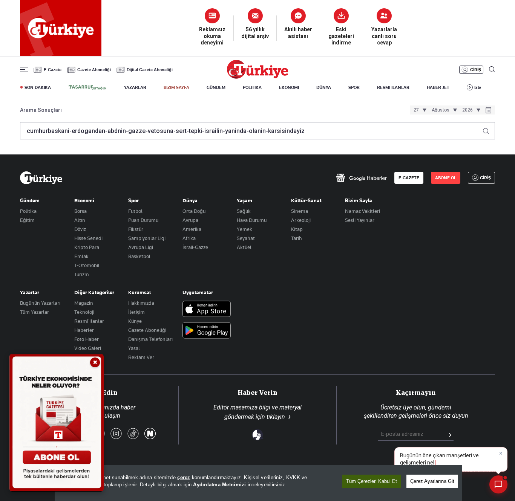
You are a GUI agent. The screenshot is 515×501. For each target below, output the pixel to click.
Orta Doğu (193, 211)
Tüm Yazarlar (34, 312)
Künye (135, 321)
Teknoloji (84, 312)
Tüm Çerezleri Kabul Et (371, 481)
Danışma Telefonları (150, 339)
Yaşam (244, 200)
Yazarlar (29, 292)
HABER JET (438, 87)
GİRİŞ (475, 69)
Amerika (191, 229)
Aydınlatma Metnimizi (219, 484)
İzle (477, 87)
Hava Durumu (252, 220)
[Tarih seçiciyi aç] (488, 111)
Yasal (134, 348)
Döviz (80, 229)
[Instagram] (116, 434)
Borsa (80, 211)
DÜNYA (323, 87)
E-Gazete (52, 69)
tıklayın (276, 416)
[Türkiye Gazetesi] (257, 76)
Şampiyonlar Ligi (147, 238)
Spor (133, 200)
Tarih (296, 238)
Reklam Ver (141, 357)
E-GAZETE (409, 177)
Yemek (244, 229)
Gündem (30, 200)
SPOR (354, 87)
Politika (28, 211)
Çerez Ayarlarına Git (432, 481)
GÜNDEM (216, 87)
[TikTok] (133, 434)
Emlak (81, 256)
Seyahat (246, 238)
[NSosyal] (150, 434)
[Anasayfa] (41, 177)
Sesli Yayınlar (359, 220)
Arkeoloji (301, 220)
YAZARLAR (135, 87)
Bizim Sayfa (358, 200)
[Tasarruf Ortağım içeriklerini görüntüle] (87, 87)
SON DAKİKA (38, 87)
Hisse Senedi (88, 238)
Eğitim (27, 220)
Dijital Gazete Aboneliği (150, 69)
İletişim (136, 312)
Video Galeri (87, 348)
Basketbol (139, 256)
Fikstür (135, 229)
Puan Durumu (143, 220)
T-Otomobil (87, 265)
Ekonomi (84, 200)
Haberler (84, 330)
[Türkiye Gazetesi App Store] (206, 309)
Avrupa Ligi (140, 247)
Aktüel (244, 247)
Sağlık (244, 211)
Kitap (297, 229)
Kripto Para (86, 247)
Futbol (135, 211)
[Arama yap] (489, 129)
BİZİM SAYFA (176, 87)
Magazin (83, 303)
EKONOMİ (289, 87)
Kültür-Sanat (306, 200)
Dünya (190, 200)
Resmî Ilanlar (89, 321)
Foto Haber (86, 339)
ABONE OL (445, 177)
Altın (79, 220)
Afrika (189, 238)
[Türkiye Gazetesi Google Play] (206, 331)
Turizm (81, 274)
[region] (258, 483)
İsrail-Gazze (195, 247)
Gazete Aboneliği (94, 69)
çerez (183, 477)
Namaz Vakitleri (362, 211)
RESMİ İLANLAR (393, 87)
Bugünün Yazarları (40, 303)
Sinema (299, 211)
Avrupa (190, 220)
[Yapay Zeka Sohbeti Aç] (498, 484)
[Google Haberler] (361, 178)
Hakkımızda (141, 303)
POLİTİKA (252, 87)
